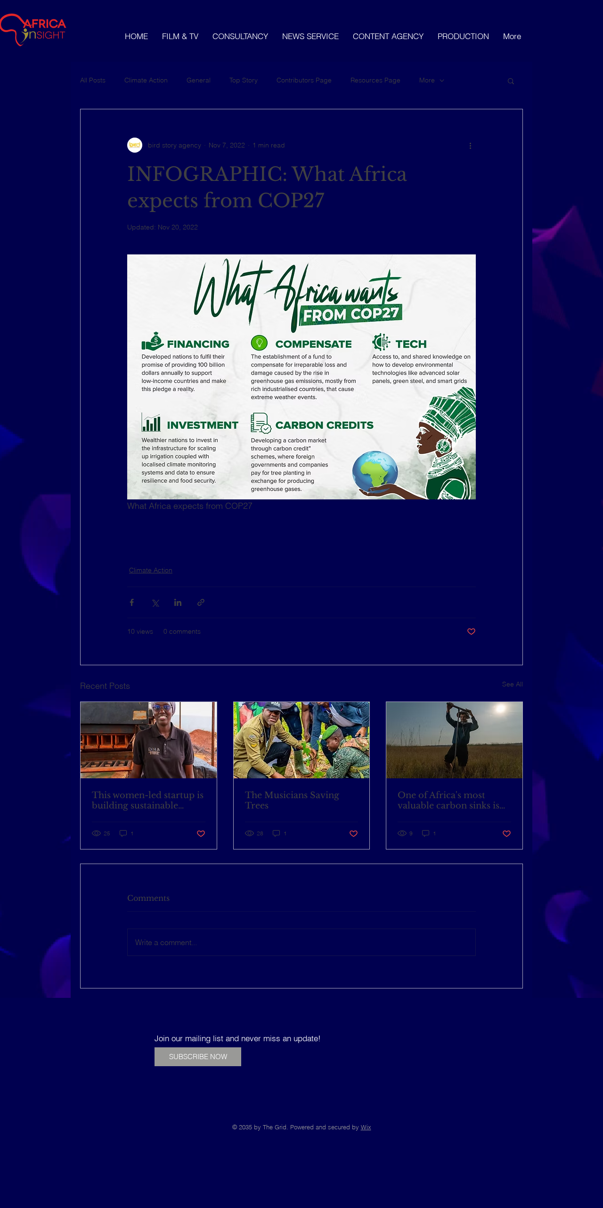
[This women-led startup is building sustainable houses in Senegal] (149, 740)
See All (512, 684)
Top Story (243, 80)
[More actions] (470, 145)
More (427, 80)
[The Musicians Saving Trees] (302, 740)
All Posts (93, 80)
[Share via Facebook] (131, 602)
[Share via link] (200, 602)
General (199, 80)
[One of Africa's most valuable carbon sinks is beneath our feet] (454, 740)
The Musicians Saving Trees (292, 800)
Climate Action (146, 80)
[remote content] (301, 533)
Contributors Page (304, 80)
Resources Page (375, 80)
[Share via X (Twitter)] (154, 602)
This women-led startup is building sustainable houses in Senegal (148, 800)
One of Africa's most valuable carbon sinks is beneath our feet (448, 800)
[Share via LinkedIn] (177, 602)
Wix (366, 1127)
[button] (510, 80)
